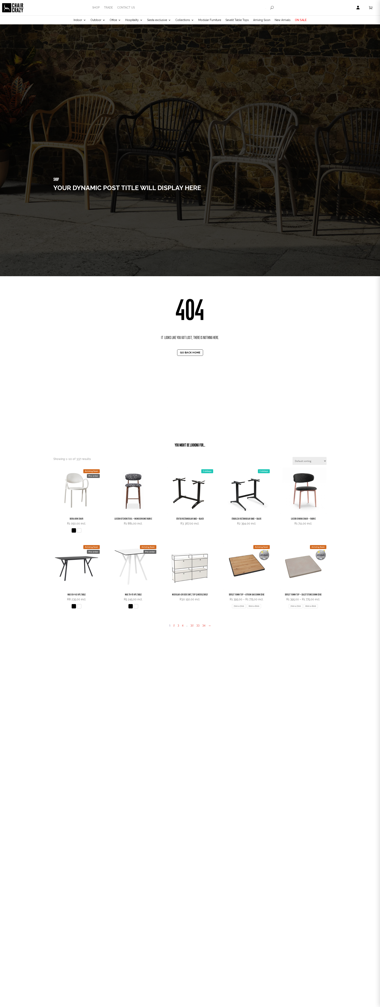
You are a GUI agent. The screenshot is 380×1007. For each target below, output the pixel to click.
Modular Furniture (209, 19)
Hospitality (132, 19)
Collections (182, 19)
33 (198, 625)
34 (203, 625)
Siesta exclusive (157, 19)
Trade (108, 7)
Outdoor (95, 19)
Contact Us (126, 7)
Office (113, 19)
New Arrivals (283, 19)
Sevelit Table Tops (237, 19)
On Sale (301, 19)
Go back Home (190, 352)
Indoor (78, 19)
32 (192, 625)
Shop (96, 7)
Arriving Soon (261, 19)
